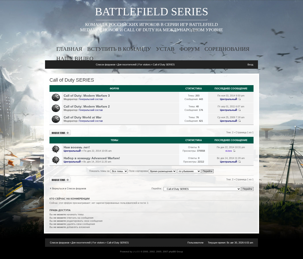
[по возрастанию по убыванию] (195, 171)
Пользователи (195, 242)
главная (69, 49)
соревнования (227, 49)
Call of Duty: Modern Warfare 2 (87, 106)
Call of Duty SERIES (164, 64)
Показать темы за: (100, 171)
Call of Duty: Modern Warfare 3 (87, 95)
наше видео (74, 58)
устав (165, 49)
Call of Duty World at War (82, 117)
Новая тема (55, 131)
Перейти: (157, 188)
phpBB (136, 251)
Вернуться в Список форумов (69, 188)
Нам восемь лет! (77, 147)
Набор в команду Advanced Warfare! (92, 158)
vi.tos (228, 150)
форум (189, 49)
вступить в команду (119, 49)
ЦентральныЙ (228, 99)
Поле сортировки (139, 171)
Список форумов (105, 64)
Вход (250, 64)
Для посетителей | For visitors (134, 64)
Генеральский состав (91, 99)
